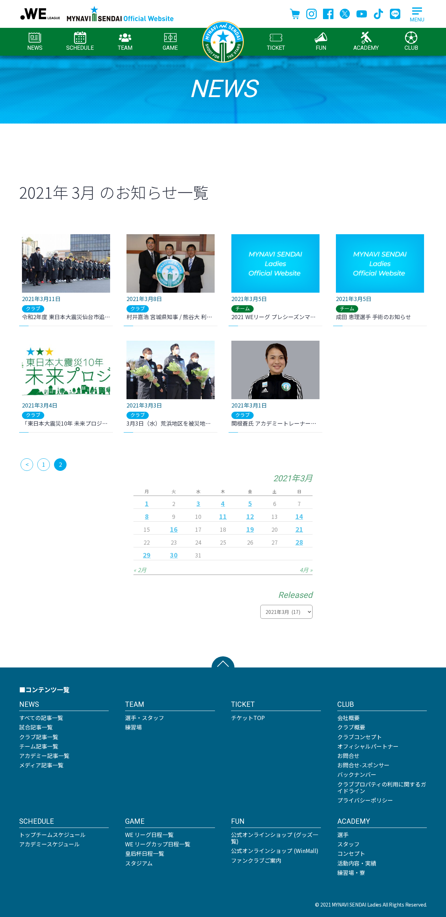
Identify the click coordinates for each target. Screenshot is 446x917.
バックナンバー (356, 774)
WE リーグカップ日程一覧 (157, 844)
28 (299, 541)
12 (250, 516)
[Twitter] (345, 13)
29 (147, 554)
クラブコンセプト (359, 737)
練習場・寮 (351, 872)
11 (223, 516)
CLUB (411, 48)
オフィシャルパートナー (368, 746)
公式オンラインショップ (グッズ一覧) (274, 837)
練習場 (133, 727)
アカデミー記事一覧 (44, 755)
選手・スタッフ (144, 717)
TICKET (276, 48)
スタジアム (139, 863)
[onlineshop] (295, 13)
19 (250, 528)
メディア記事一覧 (41, 765)
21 (299, 528)
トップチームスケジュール (52, 834)
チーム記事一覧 (38, 746)
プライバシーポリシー (365, 800)
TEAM (125, 48)
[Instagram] (311, 13)
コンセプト (351, 853)
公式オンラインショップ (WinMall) (274, 850)
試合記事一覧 (36, 727)
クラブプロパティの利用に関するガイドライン (381, 787)
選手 (342, 834)
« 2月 (139, 570)
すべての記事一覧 (41, 717)
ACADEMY (366, 48)
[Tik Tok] (378, 13)
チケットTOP (248, 717)
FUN (321, 48)
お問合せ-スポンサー (363, 765)
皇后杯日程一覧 (144, 853)
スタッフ (348, 844)
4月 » (306, 570)
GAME (170, 48)
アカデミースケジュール (49, 844)
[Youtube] (361, 13)
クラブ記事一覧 (38, 737)
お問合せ (348, 755)
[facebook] (328, 13)
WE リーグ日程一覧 (149, 834)
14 (299, 516)
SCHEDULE (80, 48)
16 (174, 528)
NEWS (35, 48)
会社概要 (348, 717)
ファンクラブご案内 (256, 860)
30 (174, 554)
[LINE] (395, 13)
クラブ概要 (351, 727)
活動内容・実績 (356, 863)
